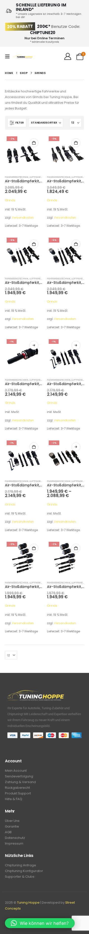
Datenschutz (15, 837)
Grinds (10, 200)
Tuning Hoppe (28, 902)
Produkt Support (18, 793)
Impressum (14, 843)
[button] (9, 56)
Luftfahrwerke (38, 177)
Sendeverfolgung (19, 776)
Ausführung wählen (33, 345)
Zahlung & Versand (20, 782)
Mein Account (16, 770)
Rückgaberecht (17, 787)
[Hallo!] (67, 56)
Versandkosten (23, 218)
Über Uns (12, 820)
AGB (8, 832)
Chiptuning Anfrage (20, 865)
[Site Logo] (23, 57)
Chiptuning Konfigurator (24, 871)
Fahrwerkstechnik (16, 177)
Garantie (12, 826)
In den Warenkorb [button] (33, 142)
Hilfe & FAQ (13, 799)
